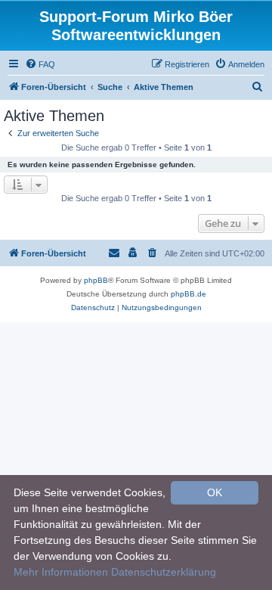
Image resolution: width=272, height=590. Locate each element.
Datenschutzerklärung (163, 572)
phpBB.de (188, 294)
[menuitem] (40, 64)
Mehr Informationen (61, 572)
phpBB (96, 280)
